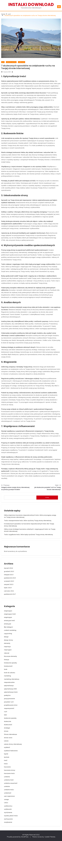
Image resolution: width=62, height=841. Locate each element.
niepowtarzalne (9, 682)
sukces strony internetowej (13, 744)
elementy (7, 643)
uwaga (6, 799)
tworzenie (7, 767)
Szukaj (47, 497)
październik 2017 (10, 594)
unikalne (7, 786)
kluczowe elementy (10, 656)
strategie (7, 728)
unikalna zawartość (10, 783)
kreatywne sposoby (10, 663)
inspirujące (7, 650)
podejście (7, 695)
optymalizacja (9, 685)
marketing (7, 676)
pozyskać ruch (9, 702)
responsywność (9, 708)
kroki (5, 669)
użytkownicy (8, 806)
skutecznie (7, 721)
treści (6, 763)
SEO (5, 715)
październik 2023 (10, 578)
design (6, 637)
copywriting (8, 633)
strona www (8, 737)
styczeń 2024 (8, 568)
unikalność (7, 793)
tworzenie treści (9, 773)
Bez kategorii (8, 627)
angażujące (8, 617)
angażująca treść (10, 614)
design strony (8, 640)
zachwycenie (8, 819)
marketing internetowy (11, 679)
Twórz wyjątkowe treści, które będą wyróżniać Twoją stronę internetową (28, 534)
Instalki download (31, 4)
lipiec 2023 (8, 587)
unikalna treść (9, 780)
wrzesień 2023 (9, 581)
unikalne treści (9, 789)
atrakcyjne (7, 624)
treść (5, 760)
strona (6, 731)
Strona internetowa (10, 734)
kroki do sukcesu (9, 672)
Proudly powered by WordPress (18, 837)
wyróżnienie (8, 812)
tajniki (6, 754)
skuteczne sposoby (11, 62)
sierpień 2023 (8, 584)
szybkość (7, 747)
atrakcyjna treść (9, 620)
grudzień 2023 (9, 571)
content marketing (10, 630)
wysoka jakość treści (11, 815)
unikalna (7, 777)
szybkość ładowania (11, 750)
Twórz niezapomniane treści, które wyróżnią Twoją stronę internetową (27, 520)
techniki (6, 757)
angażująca (8, 611)
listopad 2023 (8, 574)
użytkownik (8, 809)
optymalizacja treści (11, 692)
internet (6, 653)
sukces (6, 741)
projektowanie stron (10, 705)
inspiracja (7, 646)
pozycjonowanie (9, 698)
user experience (9, 796)
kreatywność (8, 666)
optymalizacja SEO (10, 689)
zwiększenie (21, 62)
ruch (3, 62)
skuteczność (8, 724)
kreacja (6, 659)
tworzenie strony (9, 770)
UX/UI (6, 802)
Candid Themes (50, 837)
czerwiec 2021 (9, 591)
